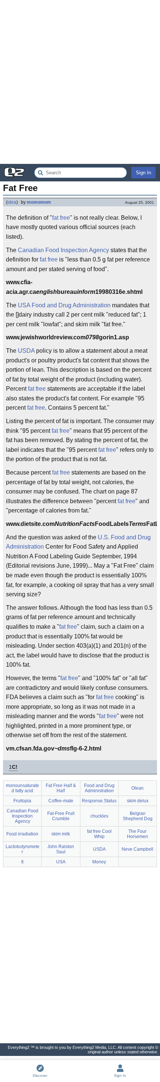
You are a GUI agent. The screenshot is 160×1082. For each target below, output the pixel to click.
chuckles (99, 816)
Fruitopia (22, 800)
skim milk (60, 834)
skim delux (137, 800)
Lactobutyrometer (22, 849)
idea (11, 202)
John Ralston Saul (60, 849)
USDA (26, 351)
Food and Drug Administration (71, 305)
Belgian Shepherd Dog (138, 816)
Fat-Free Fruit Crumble (60, 816)
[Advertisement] (80, 82)
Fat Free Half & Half (61, 788)
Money (99, 861)
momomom (39, 202)
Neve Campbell (137, 849)
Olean (137, 788)
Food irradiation (22, 834)
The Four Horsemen (137, 834)
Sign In (143, 172)
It (22, 861)
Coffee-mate (60, 800)
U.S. (103, 537)
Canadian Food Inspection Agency (63, 250)
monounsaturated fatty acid (22, 788)
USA (24, 305)
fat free (61, 218)
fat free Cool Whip (99, 834)
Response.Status (99, 800)
